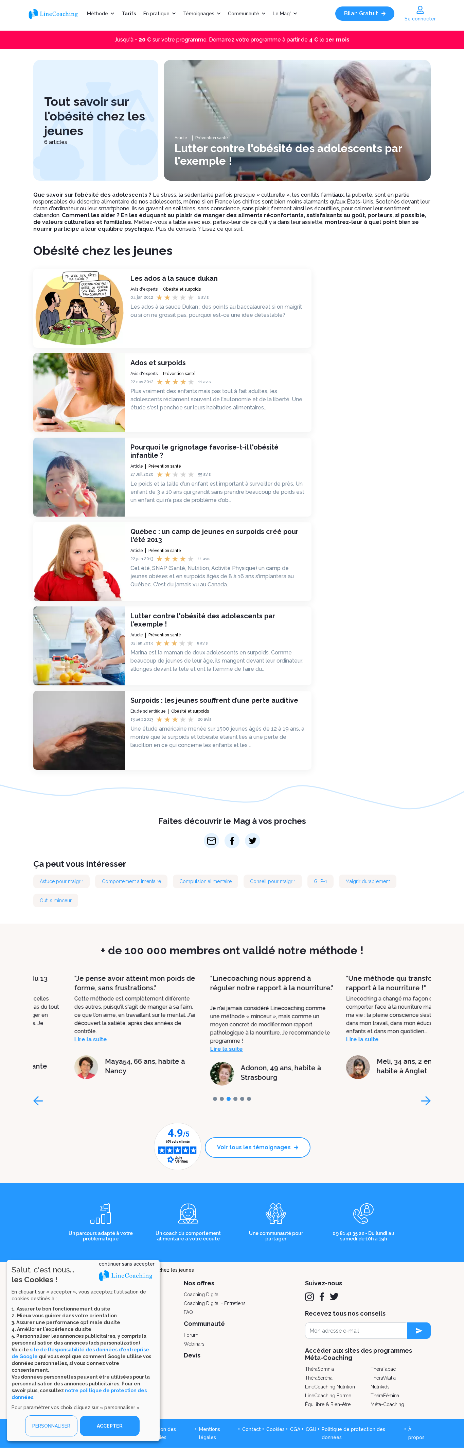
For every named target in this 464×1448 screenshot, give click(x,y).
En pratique (156, 13)
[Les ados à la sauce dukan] (79, 308)
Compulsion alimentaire (205, 881)
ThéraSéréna (319, 1378)
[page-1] (222, 1099)
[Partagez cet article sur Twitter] (252, 840)
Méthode (97, 13)
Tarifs (129, 13)
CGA (295, 1429)
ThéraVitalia (383, 1378)
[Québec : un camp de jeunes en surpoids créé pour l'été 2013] (79, 561)
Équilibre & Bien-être (328, 1404)
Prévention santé (211, 137)
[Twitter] (334, 1296)
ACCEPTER (110, 1426)
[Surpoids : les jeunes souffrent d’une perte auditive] (79, 730)
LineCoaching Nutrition (330, 1386)
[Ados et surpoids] (79, 392)
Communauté (243, 13)
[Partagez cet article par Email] (211, 840)
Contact (251, 1429)
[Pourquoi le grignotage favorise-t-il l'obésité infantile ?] (79, 477)
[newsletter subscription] (419, 1330)
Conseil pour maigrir (272, 881)
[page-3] (235, 1099)
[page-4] (242, 1099)
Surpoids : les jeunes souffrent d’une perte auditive (214, 700)
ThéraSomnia (319, 1369)
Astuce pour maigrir (61, 881)
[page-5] (249, 1099)
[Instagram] (309, 1297)
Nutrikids (380, 1386)
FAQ (188, 1312)
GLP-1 (320, 881)
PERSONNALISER (51, 1426)
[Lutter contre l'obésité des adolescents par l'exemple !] (297, 120)
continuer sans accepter (127, 1264)
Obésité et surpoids (182, 289)
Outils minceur (56, 900)
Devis (192, 1355)
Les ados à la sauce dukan (174, 278)
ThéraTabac (383, 1369)
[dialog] (83, 1350)
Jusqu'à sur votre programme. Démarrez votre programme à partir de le (232, 39)
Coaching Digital (202, 1294)
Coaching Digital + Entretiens (215, 1303)
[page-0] (215, 1099)
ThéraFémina (385, 1395)
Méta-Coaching (387, 1404)
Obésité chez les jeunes (166, 1270)
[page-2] (229, 1099)
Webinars (194, 1344)
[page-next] (426, 1101)
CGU (311, 1429)
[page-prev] (38, 1101)
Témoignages (198, 13)
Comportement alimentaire (131, 881)
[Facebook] (321, 1296)
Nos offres (199, 1283)
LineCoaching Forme (328, 1395)
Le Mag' (282, 13)
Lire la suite (49, 1039)
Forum (191, 1335)
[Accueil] (55, 13)
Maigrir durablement (367, 881)
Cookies (275, 1429)
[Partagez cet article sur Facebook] (232, 840)
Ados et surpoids (158, 363)
